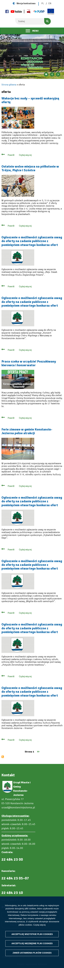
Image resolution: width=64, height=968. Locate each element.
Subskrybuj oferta (2, 757)
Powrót (11, 155)
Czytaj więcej (39, 925)
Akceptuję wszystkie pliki (32, 934)
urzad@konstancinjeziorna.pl (18, 807)
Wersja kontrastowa (26, 3)
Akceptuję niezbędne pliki (32, 943)
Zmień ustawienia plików (32, 953)
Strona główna (8, 84)
